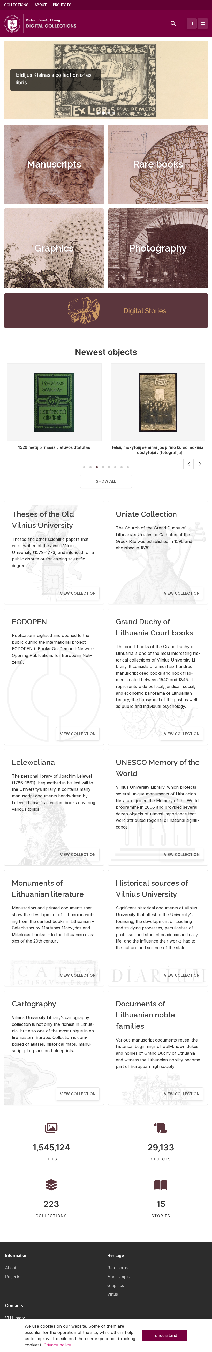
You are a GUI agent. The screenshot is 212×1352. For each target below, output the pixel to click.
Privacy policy (57, 1344)
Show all (106, 481)
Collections (16, 5)
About (41, 5)
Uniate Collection (146, 514)
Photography (158, 248)
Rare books (158, 164)
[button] (98, 113)
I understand (164, 1335)
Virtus (112, 1294)
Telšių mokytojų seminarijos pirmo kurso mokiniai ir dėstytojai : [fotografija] (158, 450)
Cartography (34, 1003)
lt (191, 23)
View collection (78, 593)
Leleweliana (33, 762)
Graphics (54, 248)
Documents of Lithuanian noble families (145, 1014)
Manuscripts (54, 164)
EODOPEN (29, 621)
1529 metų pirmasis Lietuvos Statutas (54, 447)
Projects (62, 5)
